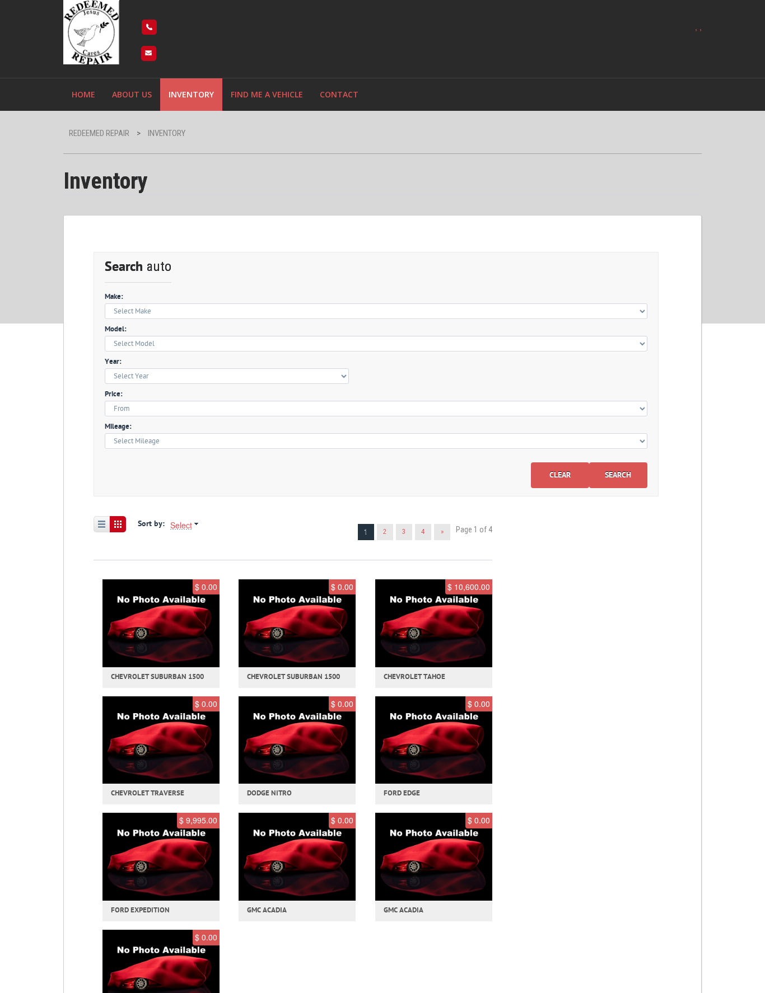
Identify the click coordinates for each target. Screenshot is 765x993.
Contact (339, 94)
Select (181, 525)
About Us (132, 94)
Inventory (191, 94)
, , (698, 26)
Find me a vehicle (267, 94)
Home (83, 94)
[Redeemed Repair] (91, 30)
